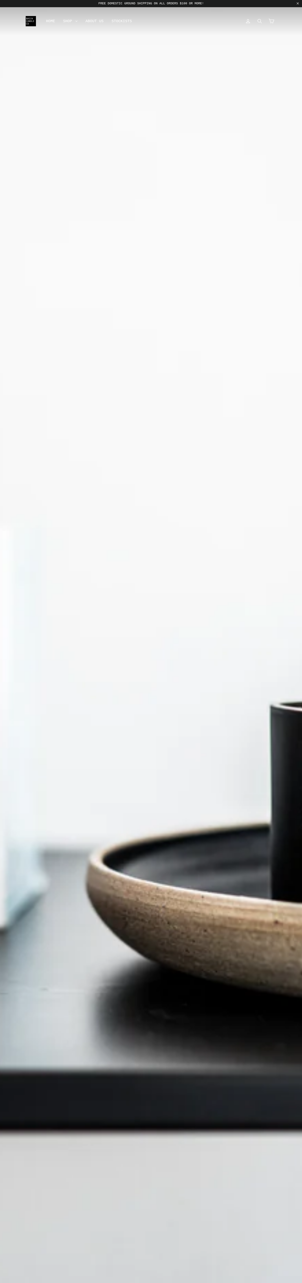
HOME (50, 21)
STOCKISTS (122, 21)
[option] (151, 641)
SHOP (68, 21)
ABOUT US (94, 21)
